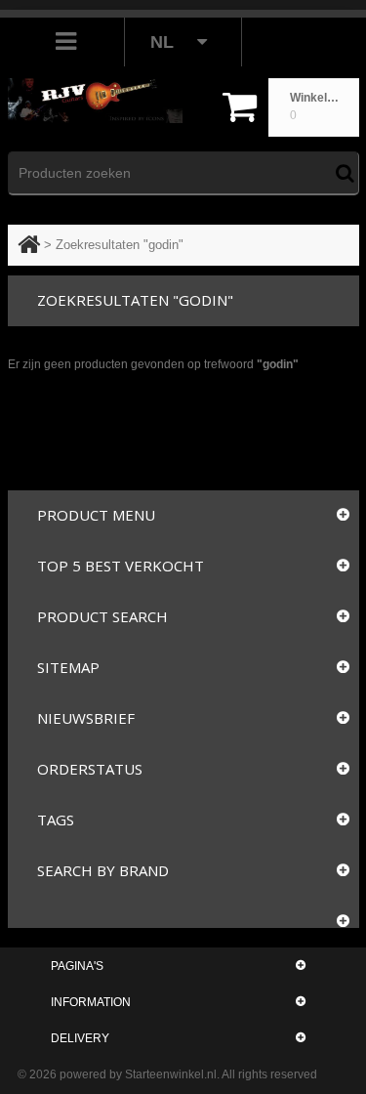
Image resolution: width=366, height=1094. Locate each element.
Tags (55, 819)
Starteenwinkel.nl (171, 1074)
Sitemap (68, 667)
